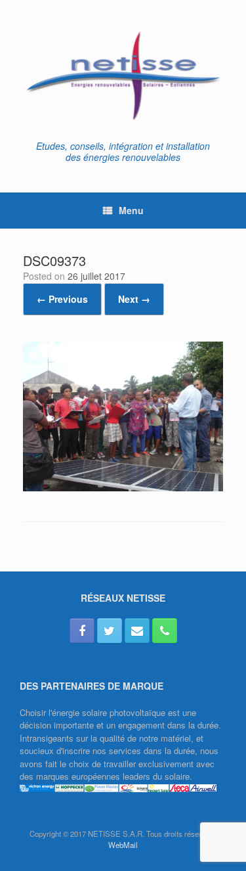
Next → (134, 298)
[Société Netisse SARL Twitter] (109, 630)
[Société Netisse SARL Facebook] (82, 630)
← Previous (62, 298)
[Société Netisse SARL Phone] (164, 630)
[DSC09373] (123, 487)
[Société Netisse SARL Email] (137, 630)
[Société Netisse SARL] (123, 75)
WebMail (123, 844)
